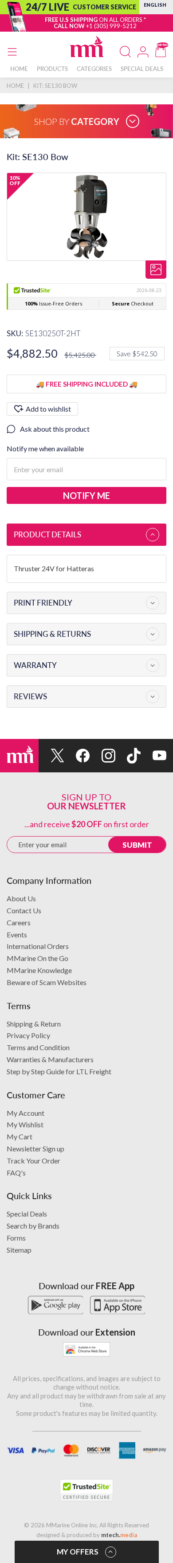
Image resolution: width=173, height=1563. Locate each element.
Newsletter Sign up (35, 1148)
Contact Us (24, 910)
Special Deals (27, 1213)
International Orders (38, 946)
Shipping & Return (34, 1023)
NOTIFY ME (86, 495)
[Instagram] (102, 755)
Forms (16, 1237)
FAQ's (16, 1172)
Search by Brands (33, 1225)
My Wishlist (25, 1124)
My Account (25, 1113)
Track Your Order (33, 1160)
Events (17, 934)
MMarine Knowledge (39, 970)
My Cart (19, 1136)
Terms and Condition (38, 1047)
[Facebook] (77, 755)
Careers (19, 922)
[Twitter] (51, 755)
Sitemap (19, 1249)
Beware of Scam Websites (46, 982)
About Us (21, 898)
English (155, 5)
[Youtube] (153, 755)
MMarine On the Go (37, 958)
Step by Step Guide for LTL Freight (59, 1071)
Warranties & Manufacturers (50, 1059)
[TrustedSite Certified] (86, 1490)
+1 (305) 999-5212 (111, 25)
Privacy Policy (28, 1035)
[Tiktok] (128, 755)
